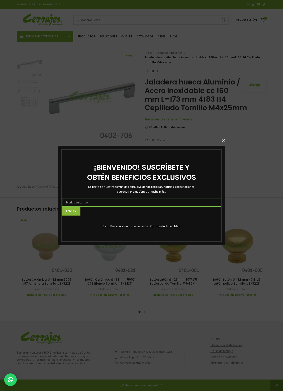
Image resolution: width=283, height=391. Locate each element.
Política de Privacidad (164, 226)
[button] (10, 379)
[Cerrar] (223, 140)
